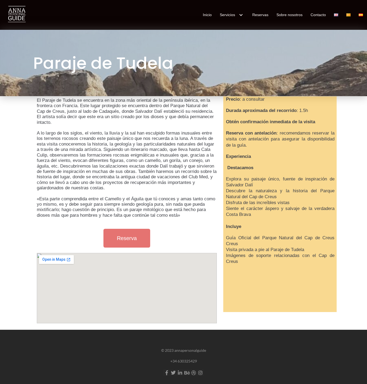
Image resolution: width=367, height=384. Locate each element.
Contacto (318, 15)
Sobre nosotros (289, 15)
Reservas (260, 15)
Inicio (207, 15)
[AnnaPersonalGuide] (16, 15)
